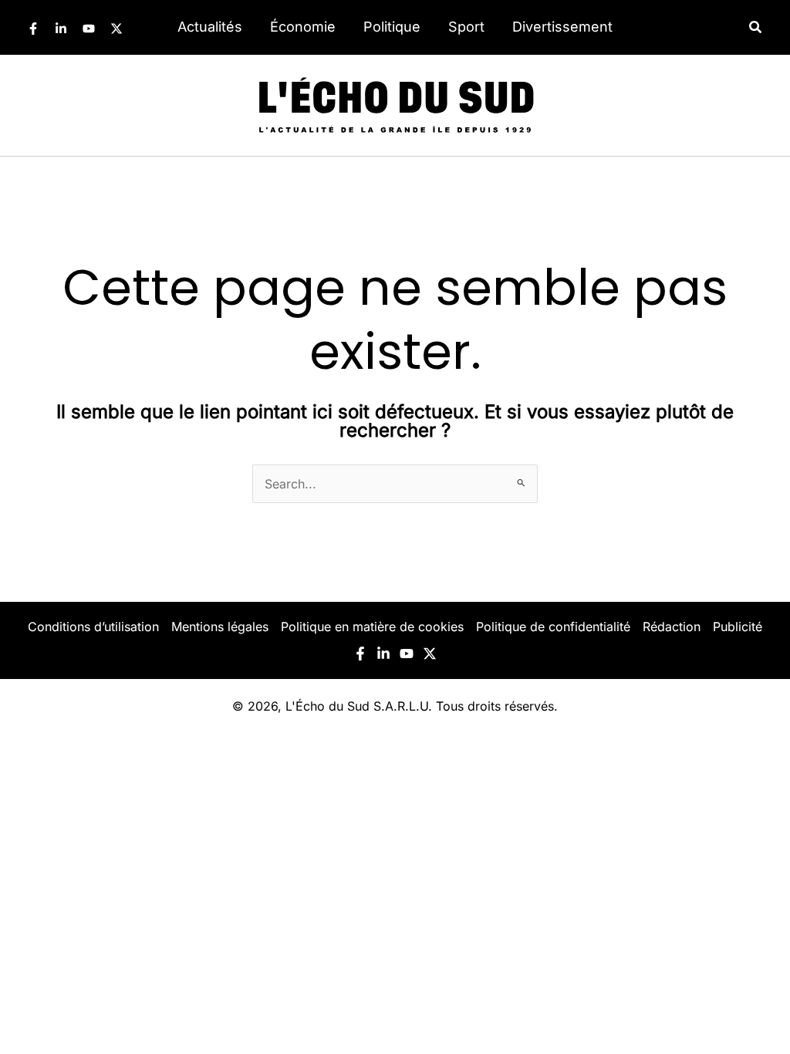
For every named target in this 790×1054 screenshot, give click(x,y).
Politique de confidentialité (553, 626)
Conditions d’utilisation (93, 626)
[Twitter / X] (116, 28)
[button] (756, 27)
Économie (303, 27)
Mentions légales (219, 626)
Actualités (209, 27)
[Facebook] (33, 28)
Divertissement (562, 27)
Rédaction (672, 626)
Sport (466, 27)
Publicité (737, 626)
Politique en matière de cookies (372, 626)
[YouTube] (89, 28)
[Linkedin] (61, 28)
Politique (391, 27)
